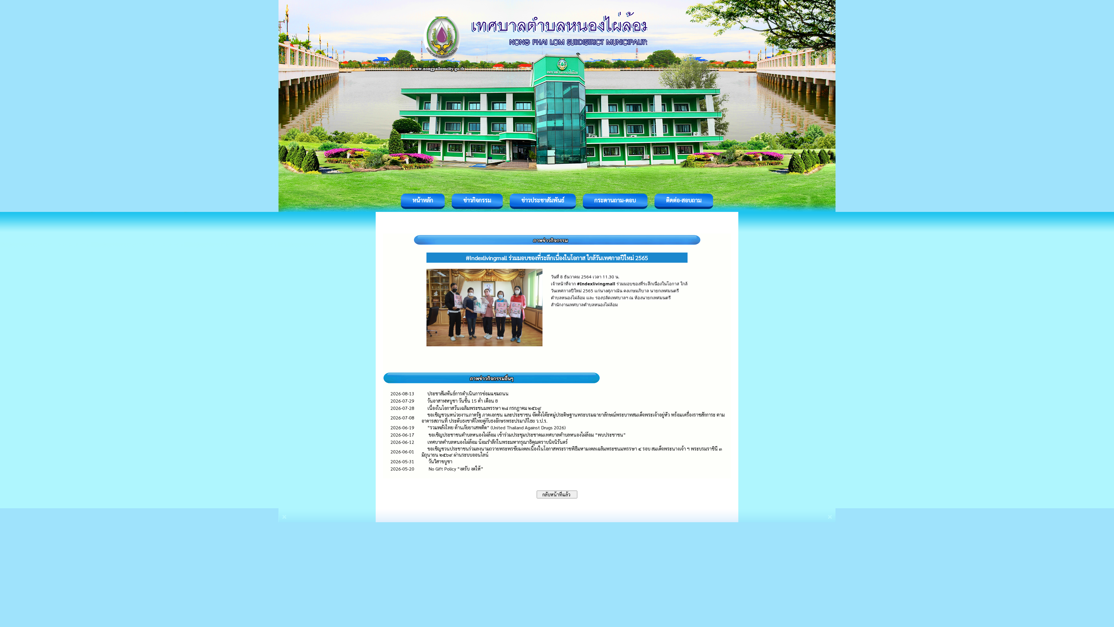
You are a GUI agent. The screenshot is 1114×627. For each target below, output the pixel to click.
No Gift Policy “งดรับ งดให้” (455, 469)
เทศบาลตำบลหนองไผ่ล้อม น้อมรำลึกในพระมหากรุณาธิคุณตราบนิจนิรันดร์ (497, 442)
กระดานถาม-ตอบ (615, 200)
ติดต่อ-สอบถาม (683, 200)
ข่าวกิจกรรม (477, 200)
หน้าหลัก (423, 200)
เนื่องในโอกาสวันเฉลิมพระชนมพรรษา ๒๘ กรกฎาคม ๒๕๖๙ (484, 408)
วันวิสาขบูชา (439, 461)
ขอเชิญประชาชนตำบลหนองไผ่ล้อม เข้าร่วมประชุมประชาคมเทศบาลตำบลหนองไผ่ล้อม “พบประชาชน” (526, 435)
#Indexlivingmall (596, 284)
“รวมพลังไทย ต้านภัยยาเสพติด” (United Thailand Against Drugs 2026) (496, 427)
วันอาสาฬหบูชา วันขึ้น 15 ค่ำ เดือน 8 (462, 401)
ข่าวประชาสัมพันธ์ (542, 200)
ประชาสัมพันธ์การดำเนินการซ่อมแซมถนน (468, 393)
